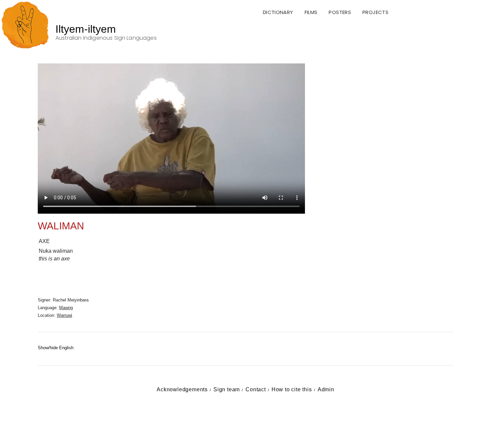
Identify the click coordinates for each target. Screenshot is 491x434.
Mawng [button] (66, 307)
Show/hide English (55, 347)
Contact (256, 389)
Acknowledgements (182, 389)
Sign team (226, 389)
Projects (375, 12)
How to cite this (292, 389)
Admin (326, 389)
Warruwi (64, 315)
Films (311, 12)
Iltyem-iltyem (85, 29)
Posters (340, 12)
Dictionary (278, 12)
